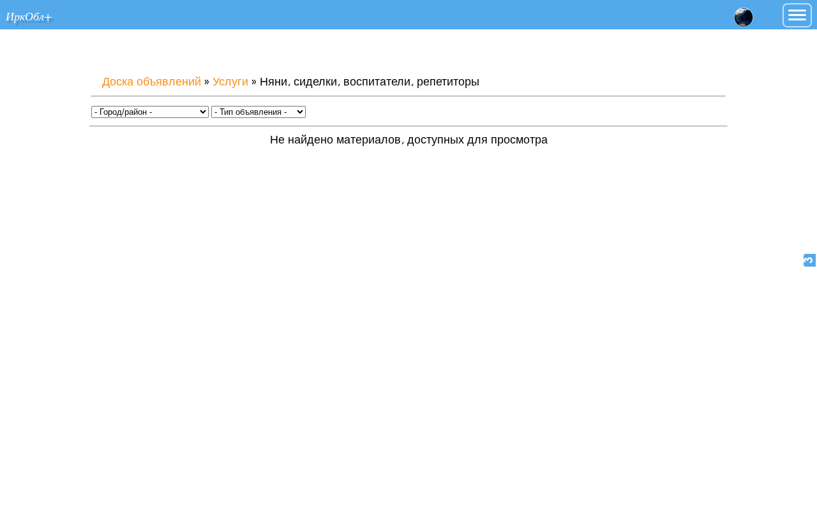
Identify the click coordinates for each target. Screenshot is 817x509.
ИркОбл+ (29, 16)
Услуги (230, 82)
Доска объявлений (151, 82)
